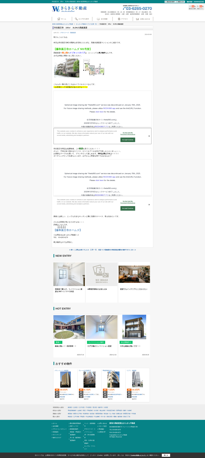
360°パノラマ (74, 426)
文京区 (90, 394)
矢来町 (129, 410)
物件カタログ (57, 437)
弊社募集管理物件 (75, 423)
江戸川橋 (76, 416)
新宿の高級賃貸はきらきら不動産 (122, 423)
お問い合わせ (103, 423)
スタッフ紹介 (103, 426)
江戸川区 (81, 407)
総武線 (92, 413)
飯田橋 (120, 416)
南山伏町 (102, 410)
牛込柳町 (97, 416)
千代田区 (88, 407)
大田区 (106, 407)
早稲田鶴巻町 (72, 410)
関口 (93, 394)
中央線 (134, 413)
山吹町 (80, 410)
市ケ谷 (103, 416)
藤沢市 (100, 407)
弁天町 (96, 410)
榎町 (141, 394)
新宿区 (66, 394)
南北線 (106, 413)
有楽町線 (86, 413)
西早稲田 (118, 394)
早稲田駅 (110, 397)
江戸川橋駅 (87, 397)
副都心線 (119, 413)
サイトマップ (57, 435)
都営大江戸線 (77, 413)
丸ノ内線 (112, 413)
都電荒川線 (126, 413)
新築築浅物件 (74, 429)
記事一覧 (93, 250)
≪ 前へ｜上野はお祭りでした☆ (79, 250)
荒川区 (95, 407)
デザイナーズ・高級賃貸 (68, 32)
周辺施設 (101, 429)
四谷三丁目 (126, 416)
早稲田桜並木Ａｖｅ (109, 370)
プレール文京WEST (85, 370)
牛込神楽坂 (89, 416)
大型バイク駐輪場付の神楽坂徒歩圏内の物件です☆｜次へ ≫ (117, 250)
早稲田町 (90, 410)
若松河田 (109, 416)
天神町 (69, 394)
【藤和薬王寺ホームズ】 (67, 230)
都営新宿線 (99, 413)
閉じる (166, 455)
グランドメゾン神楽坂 (61, 370)
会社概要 (55, 426)
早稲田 (82, 416)
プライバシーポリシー (60, 429)
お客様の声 (102, 432)
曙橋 (115, 416)
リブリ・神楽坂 (131, 370)
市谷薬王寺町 (111, 410)
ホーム (55, 423)
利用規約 (55, 432)
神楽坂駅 (62, 397)
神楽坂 (70, 416)
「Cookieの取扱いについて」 (138, 455)
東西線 (70, 413)
